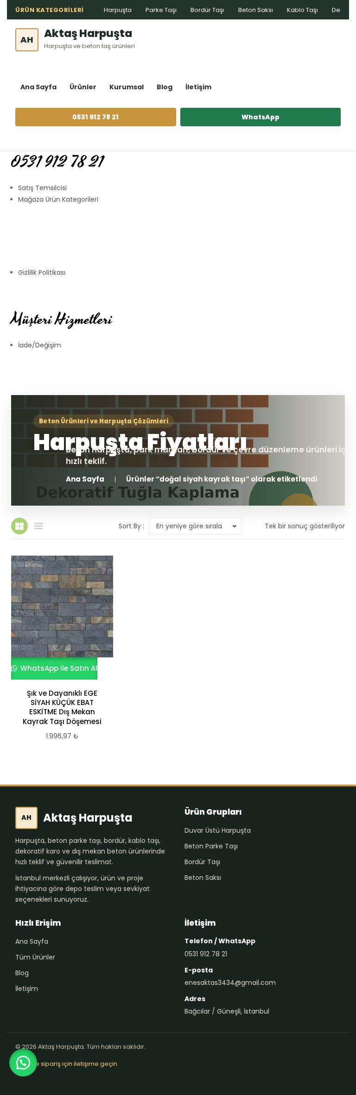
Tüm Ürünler (35, 957)
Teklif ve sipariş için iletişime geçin (66, 1063)
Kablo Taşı (302, 10)
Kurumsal (126, 87)
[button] (23, 1062)
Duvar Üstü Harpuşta (217, 830)
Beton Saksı (255, 10)
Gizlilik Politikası (41, 272)
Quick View (58, 617)
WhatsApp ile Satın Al (58, 668)
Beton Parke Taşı (211, 846)
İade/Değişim (39, 345)
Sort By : (131, 526)
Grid (19, 526)
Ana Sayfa (38, 87)
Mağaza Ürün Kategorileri (58, 199)
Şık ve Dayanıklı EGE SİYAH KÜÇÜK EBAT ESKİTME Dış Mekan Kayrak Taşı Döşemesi (62, 707)
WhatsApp (261, 117)
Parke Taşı (161, 10)
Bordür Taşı (207, 10)
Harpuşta (118, 10)
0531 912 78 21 (95, 117)
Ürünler (83, 87)
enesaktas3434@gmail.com (230, 982)
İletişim (198, 87)
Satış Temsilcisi (42, 187)
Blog (164, 87)
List (38, 526)
